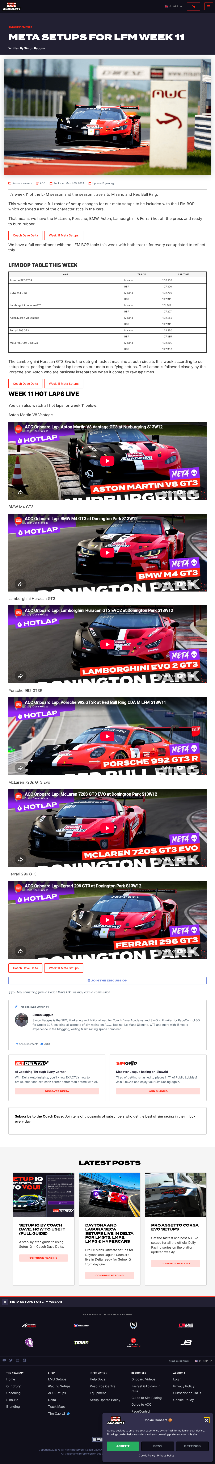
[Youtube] (4, 1360)
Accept (123, 1446)
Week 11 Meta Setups (64, 235)
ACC (42, 183)
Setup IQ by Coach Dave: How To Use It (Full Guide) (42, 1229)
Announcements (20, 27)
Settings (192, 1446)
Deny (157, 1446)
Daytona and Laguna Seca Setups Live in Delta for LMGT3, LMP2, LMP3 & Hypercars (109, 1233)
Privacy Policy (165, 1455)
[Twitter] (11, 1360)
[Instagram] (17, 1360)
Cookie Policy (147, 1455)
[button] (207, 1420)
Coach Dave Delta (25, 235)
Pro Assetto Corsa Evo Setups (174, 1227)
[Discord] (24, 1360)
